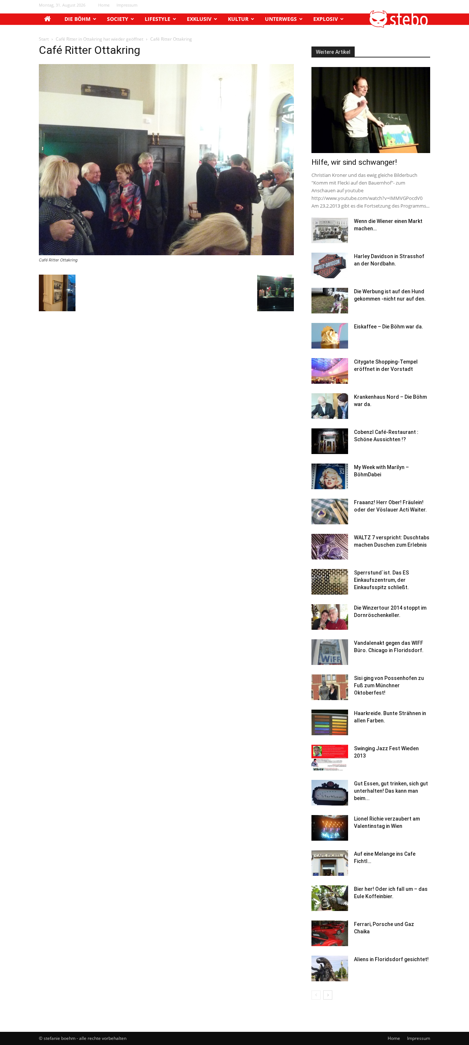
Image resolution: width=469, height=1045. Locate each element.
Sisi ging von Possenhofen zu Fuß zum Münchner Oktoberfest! (389, 685)
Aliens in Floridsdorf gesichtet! (391, 959)
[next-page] (327, 995)
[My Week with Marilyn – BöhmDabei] (329, 476)
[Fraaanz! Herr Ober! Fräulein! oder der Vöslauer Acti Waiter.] (329, 511)
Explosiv (325, 18)
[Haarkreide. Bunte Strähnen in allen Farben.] (329, 722)
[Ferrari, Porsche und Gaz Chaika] (329, 933)
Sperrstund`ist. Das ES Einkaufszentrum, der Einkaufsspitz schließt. (381, 580)
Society (117, 18)
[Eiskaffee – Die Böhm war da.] (329, 336)
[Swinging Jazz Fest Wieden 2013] (329, 757)
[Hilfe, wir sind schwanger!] (370, 110)
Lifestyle (157, 18)
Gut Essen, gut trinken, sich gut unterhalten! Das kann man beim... (391, 791)
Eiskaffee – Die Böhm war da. (388, 327)
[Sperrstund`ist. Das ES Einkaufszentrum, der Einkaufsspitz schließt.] (329, 582)
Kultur (238, 18)
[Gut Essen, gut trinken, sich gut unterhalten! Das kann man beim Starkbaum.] (329, 793)
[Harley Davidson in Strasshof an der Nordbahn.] (329, 265)
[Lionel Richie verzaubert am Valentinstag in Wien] (329, 828)
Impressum (127, 5)
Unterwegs (281, 18)
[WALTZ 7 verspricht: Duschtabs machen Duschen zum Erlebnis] (329, 546)
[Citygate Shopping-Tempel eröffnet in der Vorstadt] (329, 371)
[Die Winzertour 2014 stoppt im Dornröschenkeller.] (329, 617)
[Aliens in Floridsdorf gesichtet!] (329, 968)
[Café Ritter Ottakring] (166, 253)
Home (104, 5)
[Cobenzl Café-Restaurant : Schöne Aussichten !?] (329, 441)
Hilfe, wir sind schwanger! (354, 162)
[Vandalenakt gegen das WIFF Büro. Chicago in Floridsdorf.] (329, 652)
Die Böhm (77, 18)
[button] (399, 25)
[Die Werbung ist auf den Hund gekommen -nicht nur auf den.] (329, 300)
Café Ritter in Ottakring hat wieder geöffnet (99, 39)
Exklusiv (199, 18)
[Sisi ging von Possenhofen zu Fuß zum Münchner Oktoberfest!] (329, 687)
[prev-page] (316, 995)
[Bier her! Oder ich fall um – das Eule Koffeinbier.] (329, 898)
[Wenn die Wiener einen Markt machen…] (329, 230)
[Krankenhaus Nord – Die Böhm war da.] (329, 406)
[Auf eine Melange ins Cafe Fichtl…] (329, 863)
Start (44, 39)
